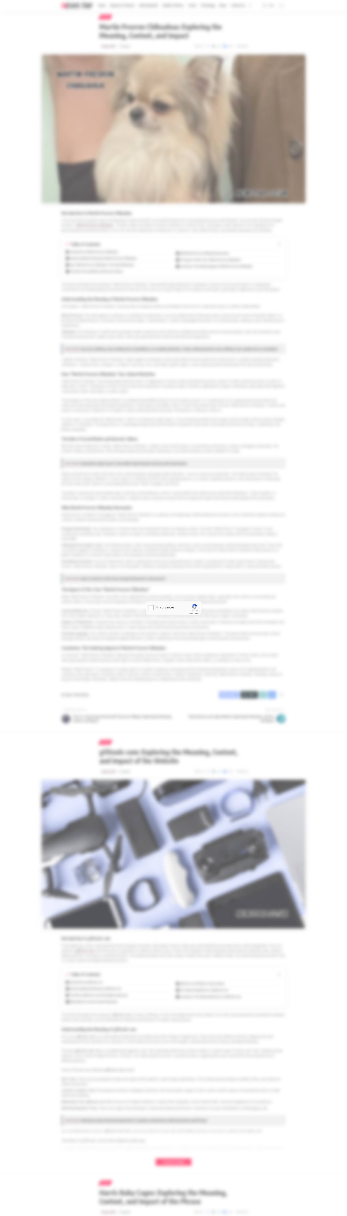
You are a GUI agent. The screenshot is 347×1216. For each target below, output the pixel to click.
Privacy (191, 613)
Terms (196, 613)
